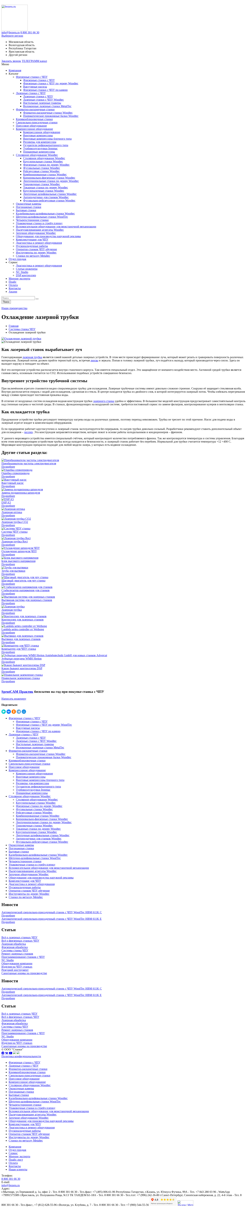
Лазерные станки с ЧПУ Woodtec (43, 99)
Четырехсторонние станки (32, 220)
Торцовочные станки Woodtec (41, 184)
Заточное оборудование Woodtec (36, 233)
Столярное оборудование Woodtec (37, 154)
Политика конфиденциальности (21, 1056)
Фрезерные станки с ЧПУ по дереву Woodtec (50, 83)
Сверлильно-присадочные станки (37, 122)
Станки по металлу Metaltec (33, 255)
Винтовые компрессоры (38, 135)
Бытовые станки (26, 210)
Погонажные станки (28, 207)
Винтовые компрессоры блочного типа (47, 138)
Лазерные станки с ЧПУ (31, 93)
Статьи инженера (26, 268)
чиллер (28, 432)
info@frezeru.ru (10, 32)
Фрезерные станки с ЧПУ (32, 76)
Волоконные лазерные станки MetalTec (47, 106)
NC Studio (22, 272)
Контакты (15, 288)
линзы (94, 360)
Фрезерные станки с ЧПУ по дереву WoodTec (44, 724)
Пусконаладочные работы (32, 246)
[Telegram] (19, 711)
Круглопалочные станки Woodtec (43, 190)
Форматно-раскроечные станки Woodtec (48, 112)
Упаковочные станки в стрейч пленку (39, 223)
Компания (15, 70)
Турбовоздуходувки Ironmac (40, 148)
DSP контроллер (26, 275)
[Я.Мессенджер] (3, 711)
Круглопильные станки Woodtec (43, 161)
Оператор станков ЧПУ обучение (36, 249)
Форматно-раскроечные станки (35, 109)
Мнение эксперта (19, 278)
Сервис (13, 1153)
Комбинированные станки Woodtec (45, 174)
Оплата (13, 285)
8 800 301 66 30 (29, 32)
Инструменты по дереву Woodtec (36, 252)
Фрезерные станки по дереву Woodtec (46, 164)
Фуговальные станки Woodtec (41, 167)
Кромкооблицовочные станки (34, 119)
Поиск (6, 302)
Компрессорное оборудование (34, 128)
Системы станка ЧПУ (22, 329)
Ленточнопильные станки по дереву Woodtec (51, 181)
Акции (13, 291)
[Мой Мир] (24, 711)
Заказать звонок (11, 61)
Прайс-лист (16, 1159)
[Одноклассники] (14, 711)
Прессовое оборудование (31, 125)
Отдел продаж (17, 259)
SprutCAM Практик (17, 692)
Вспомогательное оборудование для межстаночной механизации (56, 226)
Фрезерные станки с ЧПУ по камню (45, 89)
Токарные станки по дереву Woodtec (45, 187)
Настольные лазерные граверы (42, 102)
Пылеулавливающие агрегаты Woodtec (40, 229)
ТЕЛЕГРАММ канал (34, 61)
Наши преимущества (14, 308)
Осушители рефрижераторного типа (45, 145)
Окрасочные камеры (28, 203)
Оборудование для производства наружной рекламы (48, 236)
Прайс (12, 281)
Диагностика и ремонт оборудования (39, 242)
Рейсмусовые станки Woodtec (41, 171)
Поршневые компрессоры (39, 151)
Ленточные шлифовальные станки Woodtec (50, 194)
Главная (13, 325)
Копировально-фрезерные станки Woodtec (49, 177)
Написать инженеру (13, 698)
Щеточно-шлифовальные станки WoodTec (42, 216)
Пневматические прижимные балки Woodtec (50, 115)
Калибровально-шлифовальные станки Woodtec (45, 213)
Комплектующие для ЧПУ (32, 239)
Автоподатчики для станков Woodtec (46, 197)
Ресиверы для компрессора (39, 141)
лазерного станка (103, 401)
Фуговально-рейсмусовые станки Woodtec (49, 200)
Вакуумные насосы (35, 86)
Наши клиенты (18, 1169)
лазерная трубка (32, 357)
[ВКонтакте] (9, 711)
